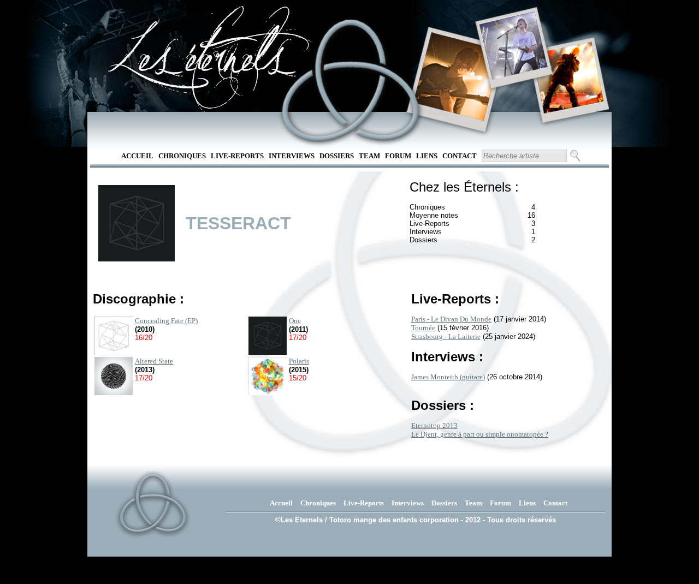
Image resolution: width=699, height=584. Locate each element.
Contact (459, 156)
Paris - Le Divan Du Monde (451, 319)
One (295, 321)
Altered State (154, 361)
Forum (398, 156)
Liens (426, 156)
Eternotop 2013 (434, 425)
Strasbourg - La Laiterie (446, 336)
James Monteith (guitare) (448, 377)
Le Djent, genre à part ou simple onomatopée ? (479, 434)
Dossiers (336, 156)
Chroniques (182, 156)
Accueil (137, 156)
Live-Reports (237, 156)
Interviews (292, 156)
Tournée (423, 328)
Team (369, 156)
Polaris (299, 361)
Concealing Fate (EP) (166, 321)
